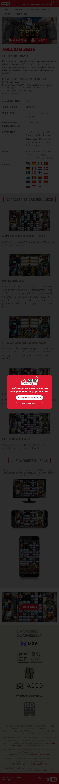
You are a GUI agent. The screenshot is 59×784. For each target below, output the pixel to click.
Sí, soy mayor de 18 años (29, 398)
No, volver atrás (29, 404)
